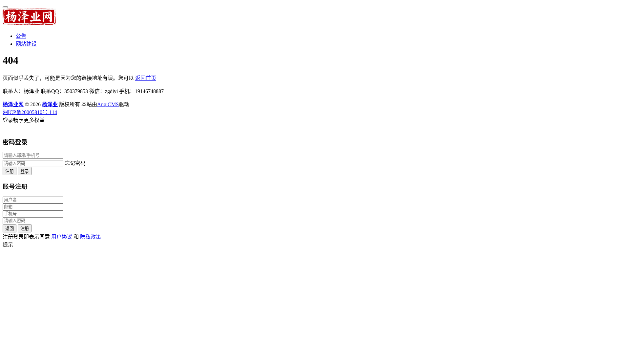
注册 (9, 171)
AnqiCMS (108, 104)
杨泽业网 (13, 104)
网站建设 (26, 44)
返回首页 (145, 78)
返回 (9, 228)
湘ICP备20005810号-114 (30, 112)
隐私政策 (90, 237)
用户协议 (61, 237)
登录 (24, 171)
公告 (21, 36)
